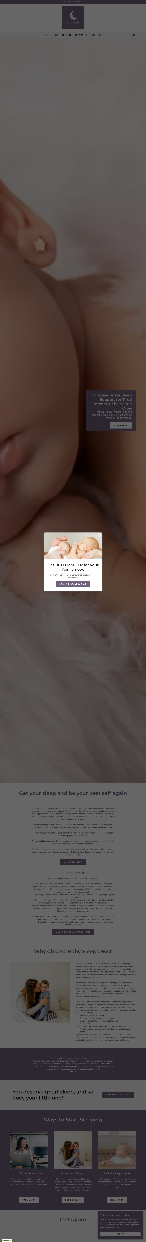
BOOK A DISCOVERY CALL (72, 584)
